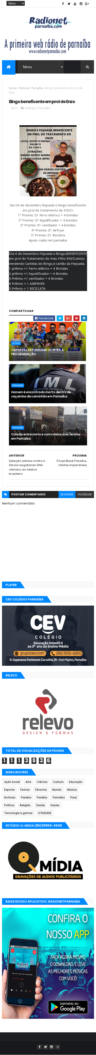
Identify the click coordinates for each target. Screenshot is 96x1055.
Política (9, 805)
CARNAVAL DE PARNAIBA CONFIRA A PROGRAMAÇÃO (37, 352)
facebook (85, 494)
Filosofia (41, 790)
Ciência (42, 782)
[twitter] (69, 4)
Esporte (9, 790)
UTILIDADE (44, 813)
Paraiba (26, 797)
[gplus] (87, 4)
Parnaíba (37, 88)
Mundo (57, 790)
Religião (25, 805)
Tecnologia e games (18, 813)
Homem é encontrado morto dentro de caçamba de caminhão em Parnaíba (41, 394)
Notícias (24, 88)
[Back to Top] (57, 1047)
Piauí (73, 797)
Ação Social (12, 782)
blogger (67, 494)
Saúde (40, 805)
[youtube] (75, 4)
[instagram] (81, 4)
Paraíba (42, 797)
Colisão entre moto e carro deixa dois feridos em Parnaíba (45, 436)
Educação (75, 782)
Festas (16, 343)
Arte (28, 782)
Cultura (58, 782)
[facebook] (63, 4)
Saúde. (55, 805)
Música (72, 790)
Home (13, 88)
